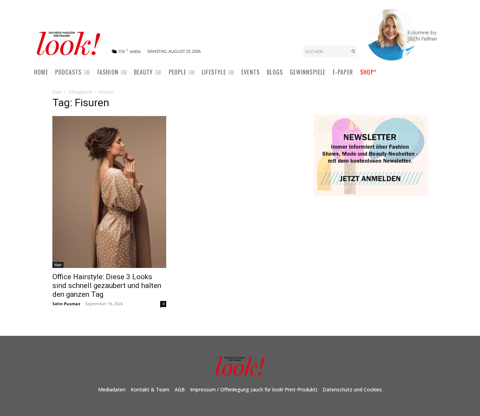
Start (56, 92)
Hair (57, 264)
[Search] (353, 51)
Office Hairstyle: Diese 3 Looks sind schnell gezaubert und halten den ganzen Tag (106, 286)
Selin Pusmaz (66, 303)
